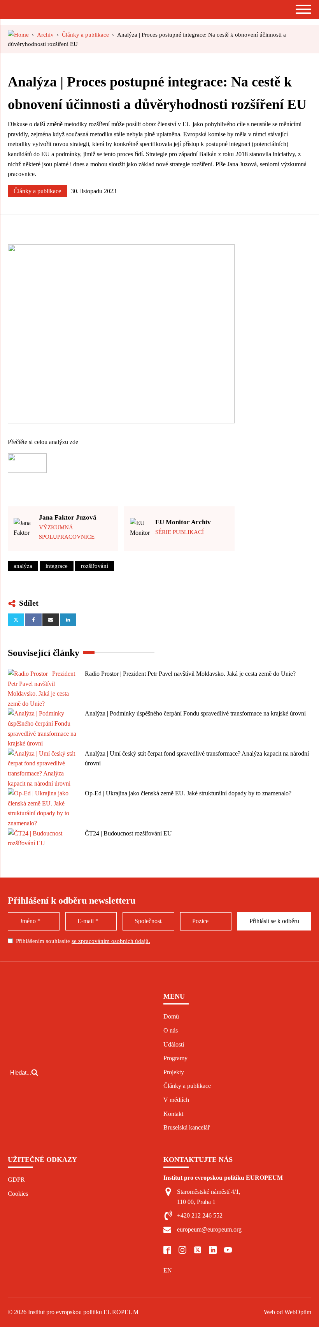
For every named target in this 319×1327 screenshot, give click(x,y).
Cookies (18, 1193)
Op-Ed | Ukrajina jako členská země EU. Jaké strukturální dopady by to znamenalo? (188, 793)
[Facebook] (33, 619)
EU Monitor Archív (183, 522)
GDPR (16, 1179)
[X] (16, 619)
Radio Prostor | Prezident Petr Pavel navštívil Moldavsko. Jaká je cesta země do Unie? (190, 673)
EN (167, 1270)
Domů (171, 1016)
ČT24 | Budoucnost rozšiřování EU (128, 833)
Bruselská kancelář (186, 1127)
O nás (170, 1030)
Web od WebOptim (287, 1312)
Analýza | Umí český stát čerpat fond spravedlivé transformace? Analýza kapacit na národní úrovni (197, 758)
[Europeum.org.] (18, 35)
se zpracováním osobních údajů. (111, 941)
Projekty (173, 1072)
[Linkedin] (68, 619)
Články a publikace (37, 191)
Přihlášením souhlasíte (83, 941)
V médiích (176, 1099)
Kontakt (173, 1113)
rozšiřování (94, 566)
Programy (175, 1058)
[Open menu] (303, 9)
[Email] (50, 619)
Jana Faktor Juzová (67, 517)
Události (173, 1044)
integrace (57, 566)
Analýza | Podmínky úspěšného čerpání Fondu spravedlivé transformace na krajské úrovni (195, 713)
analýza (23, 566)
